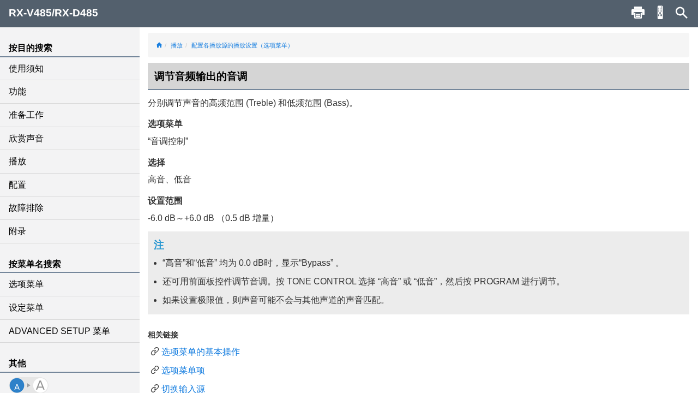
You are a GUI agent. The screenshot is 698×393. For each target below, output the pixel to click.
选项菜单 (26, 284)
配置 (17, 184)
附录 (17, 231)
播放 (17, 161)
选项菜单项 (183, 370)
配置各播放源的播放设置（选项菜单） (242, 45)
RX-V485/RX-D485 (53, 13)
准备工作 (26, 115)
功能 (17, 91)
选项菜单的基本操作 (200, 351)
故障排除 (26, 207)
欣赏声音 (26, 138)
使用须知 (26, 68)
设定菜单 (26, 307)
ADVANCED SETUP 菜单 (59, 331)
